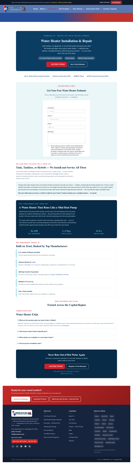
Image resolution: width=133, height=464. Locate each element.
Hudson (97, 423)
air (38, 189)
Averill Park (104, 416)
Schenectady (110, 427)
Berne (111, 416)
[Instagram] (21, 446)
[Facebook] (13, 446)
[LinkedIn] (29, 446)
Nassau (111, 423)
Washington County (113, 438)
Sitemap (71, 440)
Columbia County (110, 442)
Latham (104, 423)
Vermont (54, 2)
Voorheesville (112, 431)
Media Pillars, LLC (108, 459)
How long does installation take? (30, 343)
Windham (97, 435)
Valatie (104, 431)
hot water (56, 174)
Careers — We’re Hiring (76, 426)
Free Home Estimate (50, 416)
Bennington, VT (99, 446)
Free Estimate (116, 2)
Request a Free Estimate (77, 366)
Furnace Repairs (48, 430)
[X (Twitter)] (17, 446)
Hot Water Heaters (49, 433)
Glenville (111, 420)
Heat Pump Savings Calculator (53, 419)
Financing (29, 282)
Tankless (107, 185)
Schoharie (97, 431)
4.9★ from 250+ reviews (65, 2)
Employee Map (118, 459)
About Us (71, 416)
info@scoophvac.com (66, 373)
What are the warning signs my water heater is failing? (37, 320)
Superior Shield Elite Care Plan (59, 274)
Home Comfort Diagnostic (51, 437)
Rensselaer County (108, 435)
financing (64, 393)
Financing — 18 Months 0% (52, 423)
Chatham (97, 420)
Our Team (72, 419)
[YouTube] (25, 446)
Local (33, 262)
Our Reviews (73, 423)
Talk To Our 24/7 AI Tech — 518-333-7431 (65, 399)
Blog (70, 430)
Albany (97, 416)
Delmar (104, 420)
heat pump (100, 187)
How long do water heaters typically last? (33, 331)
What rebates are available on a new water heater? (36, 337)
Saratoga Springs (99, 427)
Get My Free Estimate (21, 399)
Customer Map (73, 437)
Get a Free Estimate (77, 64)
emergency (66, 325)
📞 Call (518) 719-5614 (57, 64)
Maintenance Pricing (50, 426)
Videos (71, 433)
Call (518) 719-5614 (40, 399)
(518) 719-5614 (104, 2)
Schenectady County (100, 438)
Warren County (99, 442)
